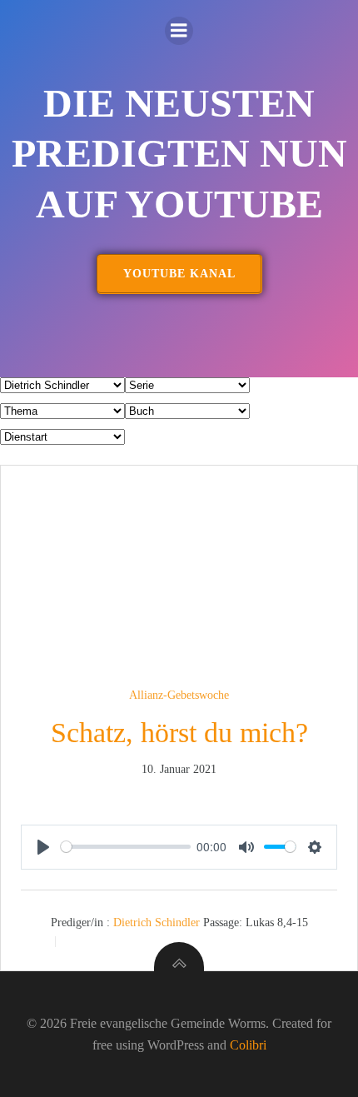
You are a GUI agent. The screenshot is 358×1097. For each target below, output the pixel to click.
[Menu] (179, 31)
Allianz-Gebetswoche (179, 695)
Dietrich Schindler (156, 921)
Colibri (248, 1045)
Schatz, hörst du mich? (179, 732)
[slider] (126, 847)
